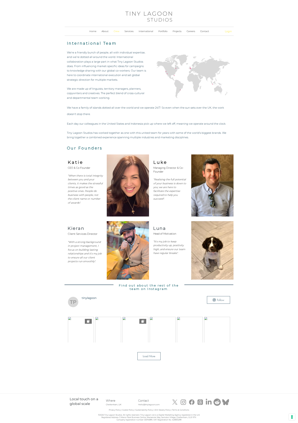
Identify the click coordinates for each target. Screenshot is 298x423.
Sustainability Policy (144, 410)
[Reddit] (217, 402)
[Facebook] (191, 402)
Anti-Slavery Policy (163, 410)
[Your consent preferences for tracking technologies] (292, 417)
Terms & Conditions (180, 410)
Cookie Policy (128, 410)
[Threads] (200, 402)
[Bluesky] (225, 402)
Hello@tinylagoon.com (149, 404)
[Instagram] (183, 402)
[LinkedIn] (208, 402)
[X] (174, 402)
